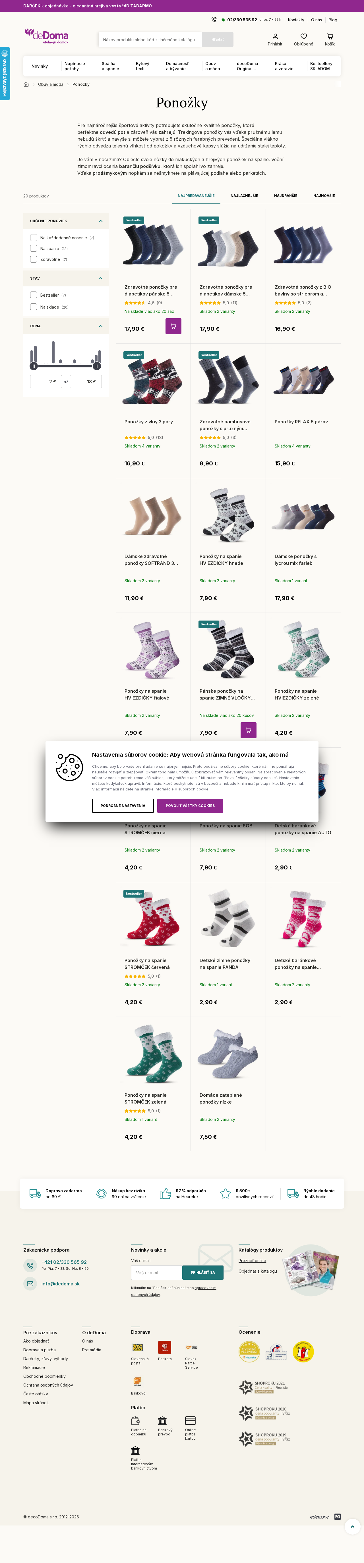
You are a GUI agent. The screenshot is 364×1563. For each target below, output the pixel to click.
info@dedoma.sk (61, 1284)
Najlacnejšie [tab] (244, 195)
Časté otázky (35, 1393)
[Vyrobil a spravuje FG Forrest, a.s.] (337, 1517)
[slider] (33, 366)
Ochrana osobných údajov (48, 1385)
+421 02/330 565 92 (64, 1262)
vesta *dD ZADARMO (130, 5)
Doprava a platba (39, 1349)
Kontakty (296, 19)
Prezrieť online (252, 1260)
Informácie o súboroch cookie (181, 789)
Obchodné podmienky (44, 1376)
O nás (316, 19)
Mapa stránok (36, 1402)
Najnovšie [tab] (324, 195)
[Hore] (353, 1527)
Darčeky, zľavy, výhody (45, 1358)
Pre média (91, 1349)
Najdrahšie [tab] (285, 195)
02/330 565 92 (242, 19)
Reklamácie (34, 1367)
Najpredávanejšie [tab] (196, 195)
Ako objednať (36, 1341)
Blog (333, 19)
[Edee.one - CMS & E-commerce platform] (319, 1517)
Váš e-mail (140, 1260)
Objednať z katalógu (258, 1271)
